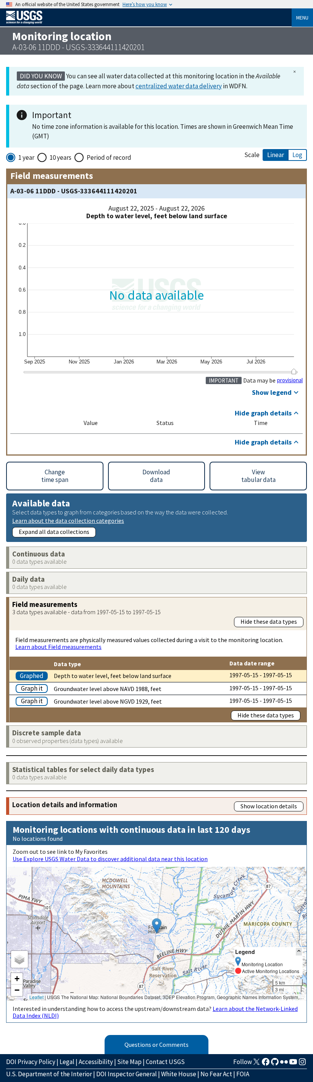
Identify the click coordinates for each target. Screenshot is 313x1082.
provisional (290, 380)
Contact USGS (165, 1062)
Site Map (129, 1062)
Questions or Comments (156, 1044)
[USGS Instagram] (302, 1064)
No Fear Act (216, 1074)
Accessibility (96, 1062)
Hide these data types (268, 621)
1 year (26, 157)
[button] (156, 926)
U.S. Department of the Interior (49, 1074)
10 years (60, 157)
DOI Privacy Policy (30, 1062)
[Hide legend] (299, 951)
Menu (302, 17)
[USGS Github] (274, 1064)
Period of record (109, 157)
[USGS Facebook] (265, 1064)
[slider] (294, 371)
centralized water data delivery (179, 86)
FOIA (242, 1074)
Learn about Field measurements (58, 646)
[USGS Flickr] (284, 1064)
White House (178, 1074)
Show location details (268, 806)
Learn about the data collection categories (68, 520)
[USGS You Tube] (293, 1064)
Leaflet (36, 997)
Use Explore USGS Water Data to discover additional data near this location (110, 859)
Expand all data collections (54, 531)
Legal (67, 1062)
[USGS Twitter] (256, 1064)
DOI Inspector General (126, 1074)
